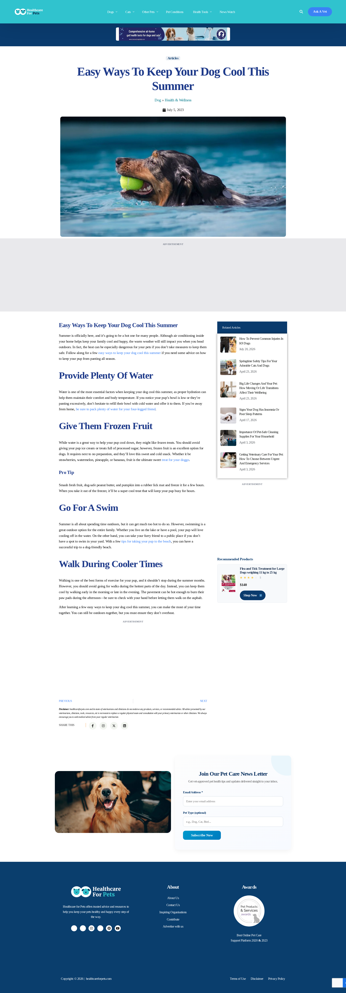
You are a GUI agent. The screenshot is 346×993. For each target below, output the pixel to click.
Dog (158, 100)
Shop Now (250, 595)
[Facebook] (74, 928)
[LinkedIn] (100, 928)
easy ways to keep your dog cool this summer (129, 353)
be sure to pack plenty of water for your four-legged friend (116, 409)
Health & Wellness (178, 100)
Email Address (193, 792)
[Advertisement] (173, 275)
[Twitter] (83, 928)
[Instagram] (92, 928)
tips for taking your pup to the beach (146, 541)
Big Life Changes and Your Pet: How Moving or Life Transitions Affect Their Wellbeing (259, 388)
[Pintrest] (109, 928)
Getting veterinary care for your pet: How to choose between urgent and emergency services (261, 459)
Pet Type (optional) (194, 812)
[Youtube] (118, 928)
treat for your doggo (175, 460)
